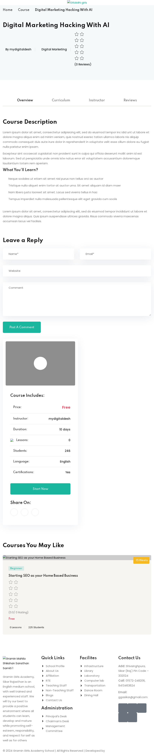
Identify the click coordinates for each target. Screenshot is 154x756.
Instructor (97, 100)
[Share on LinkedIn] (35, 512)
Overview (25, 100)
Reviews (130, 100)
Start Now (40, 489)
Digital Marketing (54, 49)
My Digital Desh (117, 751)
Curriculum (61, 100)
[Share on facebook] (14, 512)
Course (23, 10)
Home (7, 10)
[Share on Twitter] (24, 512)
